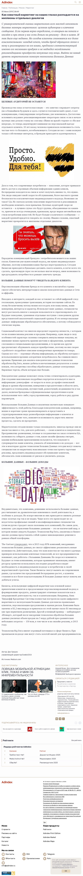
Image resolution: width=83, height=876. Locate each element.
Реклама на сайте (9, 833)
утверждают (20, 544)
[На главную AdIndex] (21, 782)
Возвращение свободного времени (68, 674)
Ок (66, 871)
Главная (4, 8)
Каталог (5, 841)
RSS (28, 854)
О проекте (6, 829)
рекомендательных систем (60, 867)
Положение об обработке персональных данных (58, 803)
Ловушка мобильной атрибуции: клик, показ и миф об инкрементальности (26, 672)
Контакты (10, 854)
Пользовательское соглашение (53, 801)
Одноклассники (33, 858)
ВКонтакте (10, 858)
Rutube (50, 858)
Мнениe (22, 8)
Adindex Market (49, 837)
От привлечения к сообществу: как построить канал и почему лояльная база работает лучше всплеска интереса (14, 697)
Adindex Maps (48, 841)
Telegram (51, 854)
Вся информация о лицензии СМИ (53, 796)
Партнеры (6, 837)
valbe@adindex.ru (63, 713)
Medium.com (16, 659)
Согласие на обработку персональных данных (58, 805)
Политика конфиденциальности (53, 799)
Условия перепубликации (51, 784)
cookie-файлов (67, 864)
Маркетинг (30, 8)
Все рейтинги (76, 740)
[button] (79, 722)
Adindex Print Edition (52, 833)
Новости (5, 845)
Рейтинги (47, 829)
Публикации (13, 8)
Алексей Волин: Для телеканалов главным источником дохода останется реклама (67, 670)
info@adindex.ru (8, 866)
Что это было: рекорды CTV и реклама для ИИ (38, 695)
